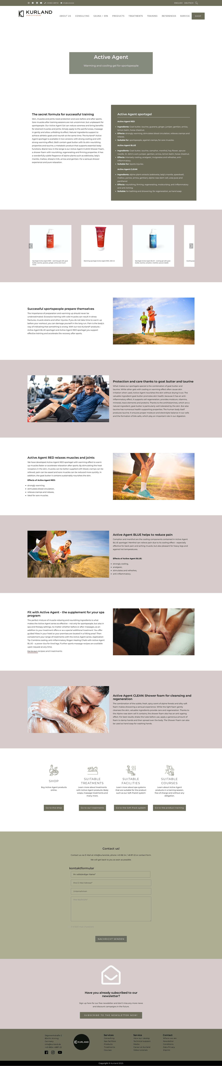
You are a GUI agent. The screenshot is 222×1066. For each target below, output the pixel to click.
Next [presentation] (191, 246)
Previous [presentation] (31, 246)
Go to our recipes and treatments (44, 651)
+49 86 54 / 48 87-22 (126, 855)
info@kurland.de (68, 3)
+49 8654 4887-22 (52, 3)
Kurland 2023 (117, 1063)
